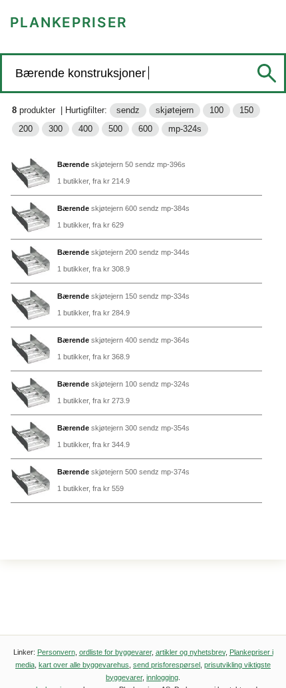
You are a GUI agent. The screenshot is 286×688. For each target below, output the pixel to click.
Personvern (56, 652)
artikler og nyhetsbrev (190, 652)
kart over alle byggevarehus (84, 665)
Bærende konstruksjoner (82, 73)
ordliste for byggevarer (115, 652)
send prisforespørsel (166, 665)
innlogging (162, 677)
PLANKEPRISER (69, 22)
